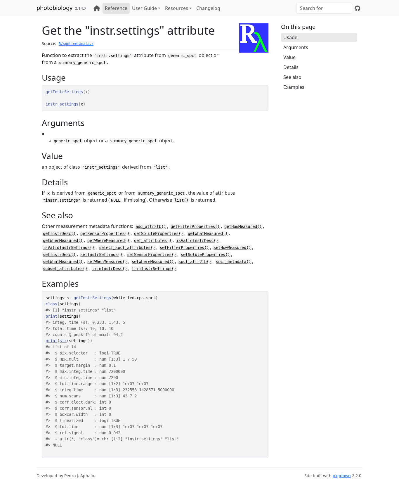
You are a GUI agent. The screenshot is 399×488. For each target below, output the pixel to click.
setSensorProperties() (151, 254)
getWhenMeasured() (63, 240)
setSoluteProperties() (205, 254)
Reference (116, 8)
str (63, 340)
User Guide (144, 8)
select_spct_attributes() (127, 247)
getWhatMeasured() (208, 233)
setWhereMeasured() (153, 261)
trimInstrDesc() (109, 268)
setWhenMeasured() (107, 261)
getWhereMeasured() (108, 240)
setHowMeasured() (232, 247)
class (51, 304)
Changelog (208, 8)
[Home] (97, 8)
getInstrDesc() (59, 233)
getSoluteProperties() (158, 233)
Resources (176, 8)
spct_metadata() (233, 261)
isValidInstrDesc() (197, 240)
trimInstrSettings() (154, 268)
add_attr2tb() (151, 226)
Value (289, 57)
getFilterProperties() (195, 226)
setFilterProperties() (184, 247)
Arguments (295, 47)
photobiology (54, 8)
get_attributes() (152, 240)
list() (181, 200)
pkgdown (342, 475)
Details (291, 67)
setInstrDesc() (59, 254)
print (51, 316)
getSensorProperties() (104, 233)
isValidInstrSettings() (68, 247)
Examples (293, 87)
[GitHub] (357, 8)
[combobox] (324, 8)
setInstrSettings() (101, 254)
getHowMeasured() (243, 226)
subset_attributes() (65, 268)
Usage (290, 37)
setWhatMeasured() (63, 261)
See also (292, 77)
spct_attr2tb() (194, 261)
